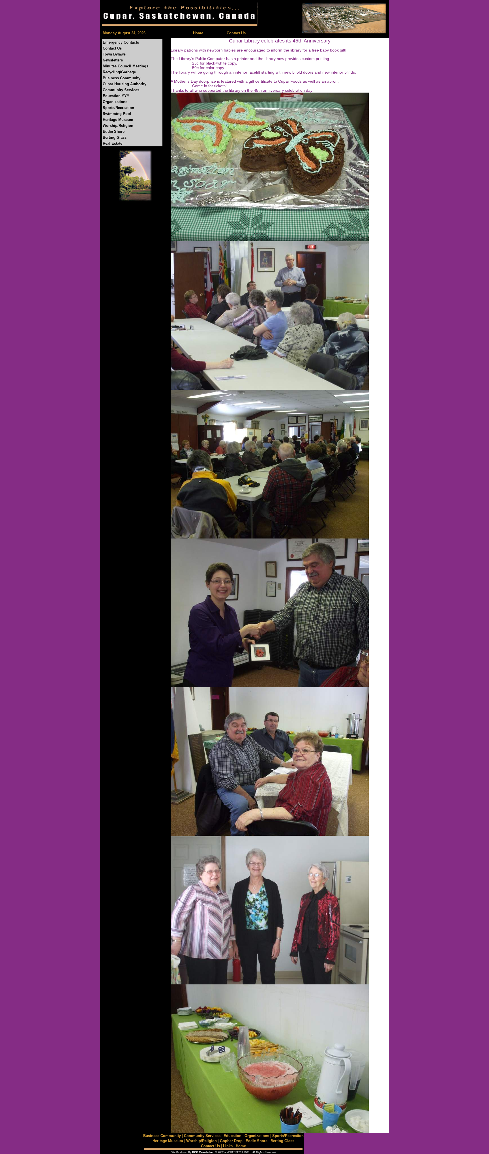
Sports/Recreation (118, 108)
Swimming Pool (117, 114)
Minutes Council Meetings (125, 66)
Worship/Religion (118, 125)
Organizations (115, 102)
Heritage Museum (118, 119)
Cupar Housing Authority (124, 84)
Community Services (121, 90)
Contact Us (236, 33)
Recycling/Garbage (119, 72)
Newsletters (113, 60)
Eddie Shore (114, 131)
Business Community (121, 78)
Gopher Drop (231, 1141)
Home (198, 33)
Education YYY (116, 96)
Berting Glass (114, 137)
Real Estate (112, 143)
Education (232, 1136)
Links (228, 1146)
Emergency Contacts (121, 42)
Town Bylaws (114, 54)
